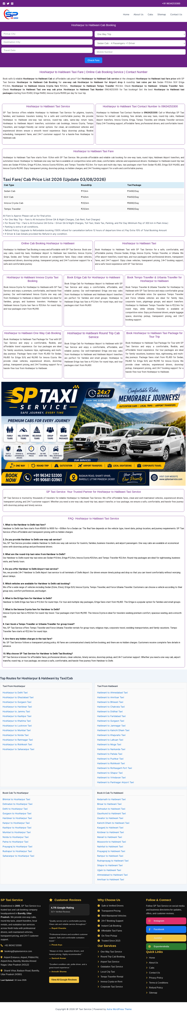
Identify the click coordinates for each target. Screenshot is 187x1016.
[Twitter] (8, 3)
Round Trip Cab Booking (112, 956)
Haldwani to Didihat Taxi (110, 711)
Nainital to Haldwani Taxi (110, 846)
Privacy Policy (156, 978)
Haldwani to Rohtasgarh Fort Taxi (114, 768)
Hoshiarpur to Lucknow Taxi (17, 725)
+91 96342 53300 (13, 945)
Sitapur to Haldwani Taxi (110, 865)
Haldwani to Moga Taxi (109, 744)
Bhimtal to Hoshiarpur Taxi (16, 799)
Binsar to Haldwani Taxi (109, 804)
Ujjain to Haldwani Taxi (109, 870)
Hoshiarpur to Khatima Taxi (17, 720)
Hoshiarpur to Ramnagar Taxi (18, 739)
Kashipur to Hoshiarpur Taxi (17, 827)
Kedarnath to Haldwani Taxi (111, 799)
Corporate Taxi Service (111, 987)
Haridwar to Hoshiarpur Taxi (17, 818)
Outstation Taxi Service (111, 966)
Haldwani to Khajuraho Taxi (111, 735)
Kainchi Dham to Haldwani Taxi (113, 823)
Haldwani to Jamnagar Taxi (111, 725)
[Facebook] (4, 3)
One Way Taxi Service (111, 952)
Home (126, 14)
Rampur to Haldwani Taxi (110, 855)
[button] (171, 3)
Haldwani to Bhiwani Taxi (110, 702)
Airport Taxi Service (109, 962)
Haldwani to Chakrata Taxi (111, 706)
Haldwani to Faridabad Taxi (111, 716)
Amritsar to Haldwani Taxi (110, 879)
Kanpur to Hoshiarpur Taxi (16, 823)
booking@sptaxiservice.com (18, 951)
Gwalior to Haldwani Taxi (110, 818)
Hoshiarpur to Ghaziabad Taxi (18, 697)
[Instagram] (12, 3)
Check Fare (93, 60)
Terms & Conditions (158, 983)
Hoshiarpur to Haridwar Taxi (17, 706)
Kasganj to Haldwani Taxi (110, 827)
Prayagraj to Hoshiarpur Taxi (17, 846)
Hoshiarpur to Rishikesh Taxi (17, 744)
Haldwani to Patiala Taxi (109, 753)
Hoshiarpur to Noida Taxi (16, 735)
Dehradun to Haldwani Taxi (111, 808)
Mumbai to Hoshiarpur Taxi (17, 832)
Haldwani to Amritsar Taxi (110, 697)
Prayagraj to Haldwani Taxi (111, 851)
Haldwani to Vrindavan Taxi (111, 777)
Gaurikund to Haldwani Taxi (111, 813)
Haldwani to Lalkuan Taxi (110, 739)
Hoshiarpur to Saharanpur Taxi (18, 749)
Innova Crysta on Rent (111, 981)
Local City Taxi (107, 972)
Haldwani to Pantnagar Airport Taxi (115, 782)
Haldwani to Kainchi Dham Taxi (113, 730)
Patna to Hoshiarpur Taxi (15, 841)
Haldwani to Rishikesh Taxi (111, 763)
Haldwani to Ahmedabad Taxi (112, 692)
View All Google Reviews (64, 980)
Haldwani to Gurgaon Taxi (110, 720)
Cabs (150, 14)
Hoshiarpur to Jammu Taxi (16, 711)
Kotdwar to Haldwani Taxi (110, 832)
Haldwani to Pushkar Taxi (110, 758)
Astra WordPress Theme (119, 1009)
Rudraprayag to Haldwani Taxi (113, 860)
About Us (138, 14)
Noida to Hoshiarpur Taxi (16, 837)
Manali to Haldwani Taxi (109, 837)
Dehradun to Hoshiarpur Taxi (17, 804)
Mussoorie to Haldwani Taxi (111, 841)
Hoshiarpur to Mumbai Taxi (17, 730)
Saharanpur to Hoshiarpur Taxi (18, 855)
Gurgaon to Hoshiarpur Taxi (17, 813)
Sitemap (161, 14)
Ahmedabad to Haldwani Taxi (112, 874)
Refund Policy (156, 987)
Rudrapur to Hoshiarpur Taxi (17, 851)
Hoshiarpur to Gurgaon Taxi (17, 702)
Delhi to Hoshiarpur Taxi (15, 808)
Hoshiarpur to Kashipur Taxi (17, 716)
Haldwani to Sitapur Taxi (110, 772)
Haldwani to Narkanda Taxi (111, 749)
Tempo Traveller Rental (111, 977)
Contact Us (176, 14)
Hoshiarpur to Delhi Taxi (15, 692)
